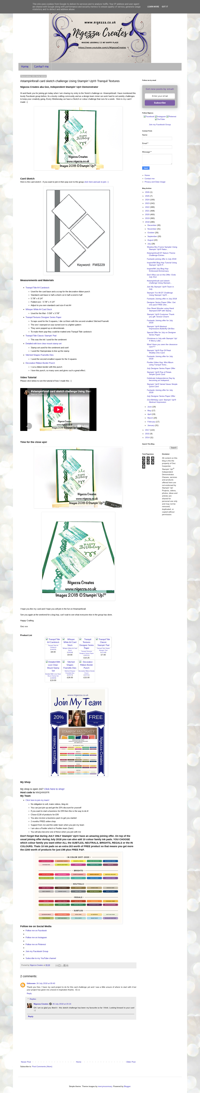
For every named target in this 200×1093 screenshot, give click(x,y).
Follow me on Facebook (36, 930)
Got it (165, 7)
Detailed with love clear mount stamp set (43, 343)
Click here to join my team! (37, 800)
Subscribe (160, 103)
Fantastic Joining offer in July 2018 (162, 299)
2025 (147, 196)
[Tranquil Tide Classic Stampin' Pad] (103, 645)
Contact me (41, 67)
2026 (147, 192)
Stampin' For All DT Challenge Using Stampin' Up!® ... (160, 294)
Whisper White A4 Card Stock (39, 309)
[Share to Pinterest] (67, 965)
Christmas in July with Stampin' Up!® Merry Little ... (162, 339)
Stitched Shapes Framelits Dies (40, 355)
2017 (147, 430)
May (149, 410)
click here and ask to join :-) (96, 182)
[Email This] (57, 965)
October (151, 232)
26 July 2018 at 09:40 (45, 983)
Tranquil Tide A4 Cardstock (37, 287)
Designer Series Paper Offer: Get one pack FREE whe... (161, 303)
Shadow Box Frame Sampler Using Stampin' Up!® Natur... (162, 248)
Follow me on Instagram (36, 937)
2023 (147, 203)
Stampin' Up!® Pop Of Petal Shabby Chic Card (159, 351)
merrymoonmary (105, 1086)
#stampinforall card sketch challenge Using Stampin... (159, 282)
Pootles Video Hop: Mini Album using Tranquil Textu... (160, 363)
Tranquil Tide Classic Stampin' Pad (41, 335)
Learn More (153, 7)
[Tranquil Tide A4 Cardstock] (53, 642)
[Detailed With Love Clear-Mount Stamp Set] (53, 671)
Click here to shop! (54, 789)
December (152, 225)
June (149, 407)
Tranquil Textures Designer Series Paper (43, 317)
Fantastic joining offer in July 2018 (161, 259)
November (152, 229)
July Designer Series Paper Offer (161, 368)
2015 (147, 434)
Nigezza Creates (41, 1004)
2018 (147, 222)
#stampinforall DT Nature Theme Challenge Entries (161, 254)
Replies (33, 999)
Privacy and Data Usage (155, 182)
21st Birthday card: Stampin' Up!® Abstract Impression (161, 401)
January (151, 425)
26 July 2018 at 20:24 (62, 1004)
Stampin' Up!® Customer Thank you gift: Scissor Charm (160, 315)
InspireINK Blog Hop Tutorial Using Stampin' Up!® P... (162, 264)
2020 (147, 214)
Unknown (31, 983)
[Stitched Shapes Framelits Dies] (70, 668)
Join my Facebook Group (37, 951)
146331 (86, 655)
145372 (69, 675)
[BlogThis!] (59, 965)
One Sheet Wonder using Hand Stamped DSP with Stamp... (160, 309)
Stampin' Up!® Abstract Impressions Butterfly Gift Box (160, 327)
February (151, 422)
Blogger (127, 1086)
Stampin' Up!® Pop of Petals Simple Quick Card (159, 373)
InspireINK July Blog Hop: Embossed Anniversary (158, 270)
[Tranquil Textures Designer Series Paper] (87, 648)
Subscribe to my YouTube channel (41, 958)
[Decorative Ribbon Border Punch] (87, 668)
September (152, 236)
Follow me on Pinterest (36, 944)
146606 (53, 678)
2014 (147, 437)
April (149, 414)
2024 (147, 200)
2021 (147, 211)
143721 (86, 675)
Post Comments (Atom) (42, 1066)
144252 (53, 649)
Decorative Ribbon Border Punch (40, 363)
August (150, 240)
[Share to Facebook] (64, 965)
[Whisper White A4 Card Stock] (70, 645)
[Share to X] (62, 965)
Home (24, 67)
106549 (69, 652)
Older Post (131, 1062)
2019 (147, 218)
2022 (147, 207)
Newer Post (26, 1062)
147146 (103, 652)
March (150, 418)
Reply (29, 993)
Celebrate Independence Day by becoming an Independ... (161, 379)
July (149, 244)
